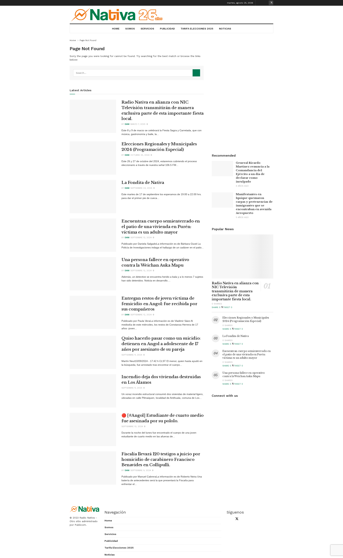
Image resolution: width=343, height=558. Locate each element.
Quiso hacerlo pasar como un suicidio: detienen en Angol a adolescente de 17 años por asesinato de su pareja (161, 344)
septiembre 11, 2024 (131, 355)
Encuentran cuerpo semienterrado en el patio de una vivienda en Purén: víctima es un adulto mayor (160, 227)
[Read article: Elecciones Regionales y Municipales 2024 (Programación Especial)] (93, 158)
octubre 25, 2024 (140, 155)
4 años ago (242, 186)
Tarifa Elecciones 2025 (197, 28)
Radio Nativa (87, 517)
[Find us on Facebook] (260, 3)
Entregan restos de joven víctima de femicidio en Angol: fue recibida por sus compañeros (159, 304)
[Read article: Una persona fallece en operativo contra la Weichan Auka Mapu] (93, 273)
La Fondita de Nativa (142, 182)
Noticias (225, 28)
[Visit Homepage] (118, 14)
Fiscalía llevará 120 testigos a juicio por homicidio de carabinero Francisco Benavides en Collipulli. (160, 459)
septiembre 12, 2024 (141, 237)
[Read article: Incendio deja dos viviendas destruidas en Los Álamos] (93, 390)
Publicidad (167, 28)
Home (116, 28)
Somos (130, 28)
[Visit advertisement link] (242, 92)
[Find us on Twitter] (271, 3)
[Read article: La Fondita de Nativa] (93, 196)
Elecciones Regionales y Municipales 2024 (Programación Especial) (245, 319)
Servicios (147, 28)
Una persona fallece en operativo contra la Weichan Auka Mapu (243, 374)
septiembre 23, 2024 (141, 188)
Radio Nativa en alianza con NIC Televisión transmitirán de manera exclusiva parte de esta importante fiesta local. (235, 291)
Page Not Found (88, 40)
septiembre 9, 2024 (140, 470)
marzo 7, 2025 (137, 124)
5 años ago (242, 217)
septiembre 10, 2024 (132, 426)
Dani (127, 124)
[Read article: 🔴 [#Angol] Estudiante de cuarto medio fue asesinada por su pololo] (93, 429)
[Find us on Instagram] (265, 3)
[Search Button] (196, 72)
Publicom (80, 524)
